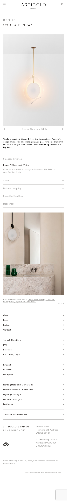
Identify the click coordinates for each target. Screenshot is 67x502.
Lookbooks (8, 404)
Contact (7, 330)
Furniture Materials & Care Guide (18, 390)
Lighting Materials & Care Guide (18, 385)
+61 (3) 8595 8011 (43, 433)
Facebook (7, 370)
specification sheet (11, 172)
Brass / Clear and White (16, 165)
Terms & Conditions (12, 340)
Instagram (8, 374)
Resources (7, 350)
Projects (6, 325)
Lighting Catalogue (12, 394)
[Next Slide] (63, 303)
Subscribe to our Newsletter (15, 414)
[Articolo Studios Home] (33, 6)
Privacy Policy (57, 472)
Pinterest (7, 365)
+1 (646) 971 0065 (43, 446)
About (5, 315)
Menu (4, 4)
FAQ (5, 345)
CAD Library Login (11, 355)
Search (62, 4)
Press (5, 320)
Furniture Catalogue (12, 399)
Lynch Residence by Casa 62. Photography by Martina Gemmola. (29, 300)
